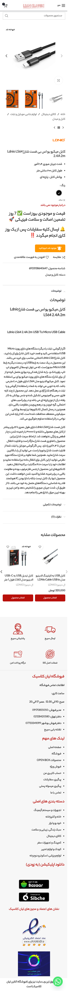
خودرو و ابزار (55, 823)
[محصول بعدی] (54, 127)
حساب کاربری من (52, 773)
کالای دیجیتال (48, 114)
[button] (61, 55)
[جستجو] (6, 16)
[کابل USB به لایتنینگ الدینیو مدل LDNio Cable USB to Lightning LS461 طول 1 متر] (50, 557)
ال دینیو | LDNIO (56, 585)
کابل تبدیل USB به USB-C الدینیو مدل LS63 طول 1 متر (19, 578)
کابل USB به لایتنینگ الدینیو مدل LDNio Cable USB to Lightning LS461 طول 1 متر (50, 580)
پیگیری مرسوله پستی (50, 786)
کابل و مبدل (58, 119)
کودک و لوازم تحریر (51, 849)
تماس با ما (55, 793)
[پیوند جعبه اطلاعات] (50, 631)
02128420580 (42, 717)
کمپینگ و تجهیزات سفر (49, 843)
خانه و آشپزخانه (53, 817)
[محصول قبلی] (63, 127)
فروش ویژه (55, 767)
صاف (61, 200)
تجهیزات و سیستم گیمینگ (47, 810)
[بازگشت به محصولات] (59, 127)
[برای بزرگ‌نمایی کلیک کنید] (58, 80)
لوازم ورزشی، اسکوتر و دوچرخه (45, 856)
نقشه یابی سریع (52, 730)
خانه (63, 114)
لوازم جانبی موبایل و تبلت (23, 114)
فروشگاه (56, 754)
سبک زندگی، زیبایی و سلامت (46, 830)
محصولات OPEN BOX (49, 760)
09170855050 (40, 710)
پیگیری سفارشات (52, 780)
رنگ (63, 186)
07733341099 (33, 723)
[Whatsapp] (58, 981)
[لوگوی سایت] (34, 5)
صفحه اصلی (54, 747)
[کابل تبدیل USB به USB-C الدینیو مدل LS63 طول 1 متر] (18, 557)
